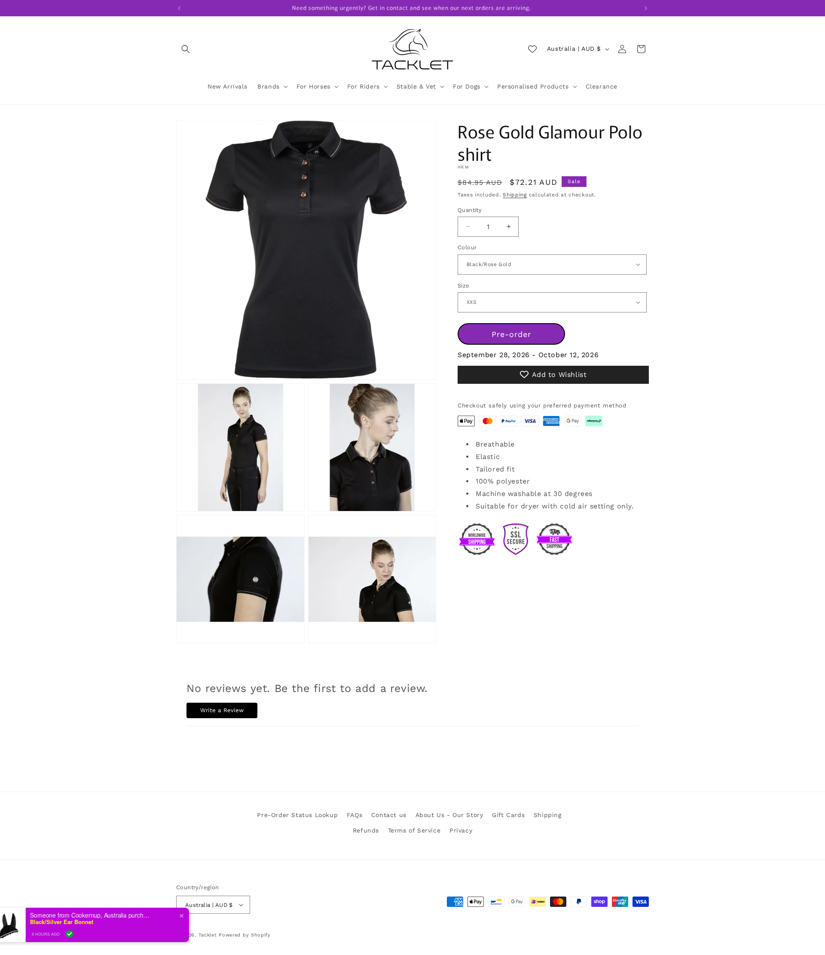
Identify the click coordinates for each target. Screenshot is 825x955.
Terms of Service (414, 830)
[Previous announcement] (179, 8)
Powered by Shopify (245, 935)
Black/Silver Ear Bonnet (86, 921)
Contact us (388, 814)
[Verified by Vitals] (94, 934)
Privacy (460, 830)
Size (464, 285)
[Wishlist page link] (532, 49)
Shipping (515, 195)
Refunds (366, 830)
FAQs (354, 814)
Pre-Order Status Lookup (297, 814)
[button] (185, 49)
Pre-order (511, 333)
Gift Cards (508, 814)
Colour (467, 247)
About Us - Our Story (449, 814)
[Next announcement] (645, 8)
